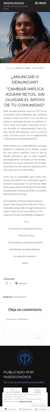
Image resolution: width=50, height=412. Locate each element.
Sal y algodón (13, 391)
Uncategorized (19, 297)
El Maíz (37, 391)
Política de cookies (25, 401)
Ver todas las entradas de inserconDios (23, 382)
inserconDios (38, 68)
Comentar (37, 338)
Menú (42, 3)
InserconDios (13, 3)
